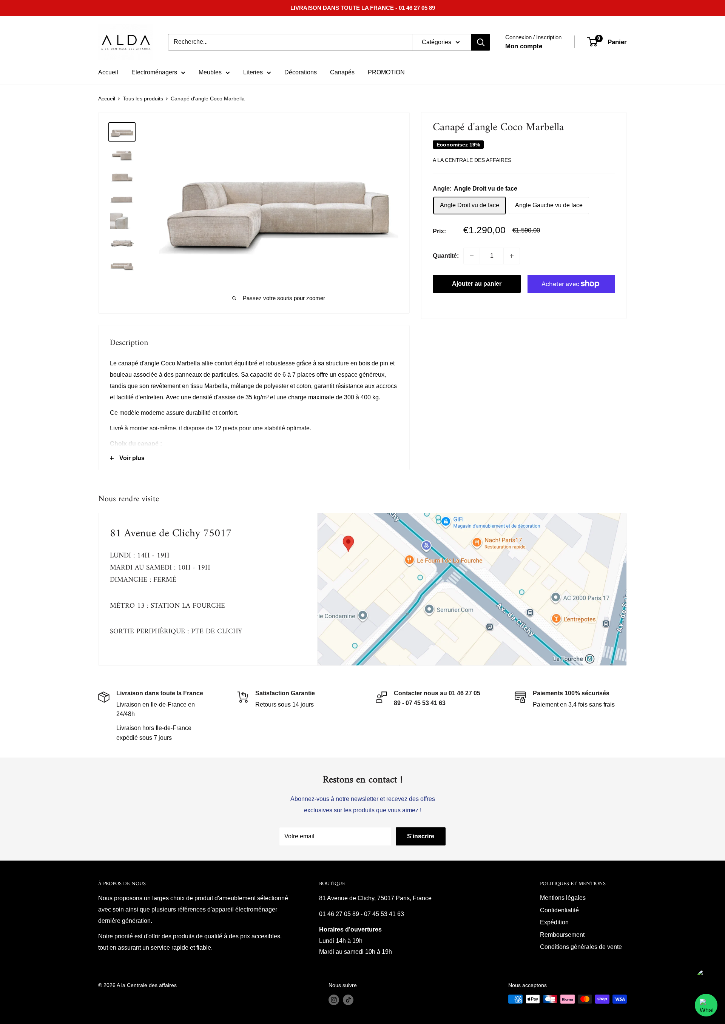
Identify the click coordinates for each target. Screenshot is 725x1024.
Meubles (210, 72)
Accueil (108, 72)
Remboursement (562, 935)
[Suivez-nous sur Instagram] (334, 1000)
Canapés (342, 72)
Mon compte (523, 46)
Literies (253, 72)
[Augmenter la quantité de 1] (512, 256)
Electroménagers (154, 72)
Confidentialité (559, 910)
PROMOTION (386, 72)
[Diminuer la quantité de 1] (472, 256)
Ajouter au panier (476, 283)
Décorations (300, 72)
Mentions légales (563, 898)
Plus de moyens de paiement (571, 301)
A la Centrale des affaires (472, 160)
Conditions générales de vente (581, 947)
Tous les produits (143, 98)
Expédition (554, 922)
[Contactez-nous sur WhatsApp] (706, 1005)
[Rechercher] (480, 42)
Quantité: (446, 256)
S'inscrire (420, 836)
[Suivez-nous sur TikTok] (348, 1000)
